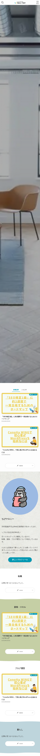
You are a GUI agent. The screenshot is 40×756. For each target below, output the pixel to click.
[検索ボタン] (2, 2)
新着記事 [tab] (16, 389)
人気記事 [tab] (24, 389)
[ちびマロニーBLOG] (20, 2)
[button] (19, 380)
